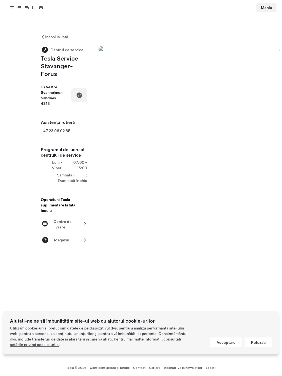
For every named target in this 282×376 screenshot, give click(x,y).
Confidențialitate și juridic (110, 368)
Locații (211, 368)
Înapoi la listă (56, 37)
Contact (139, 368)
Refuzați (258, 342)
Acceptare (225, 342)
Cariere (155, 368)
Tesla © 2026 (76, 368)
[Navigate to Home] (26, 7)
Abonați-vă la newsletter (183, 368)
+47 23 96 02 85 (55, 131)
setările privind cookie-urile (34, 344)
